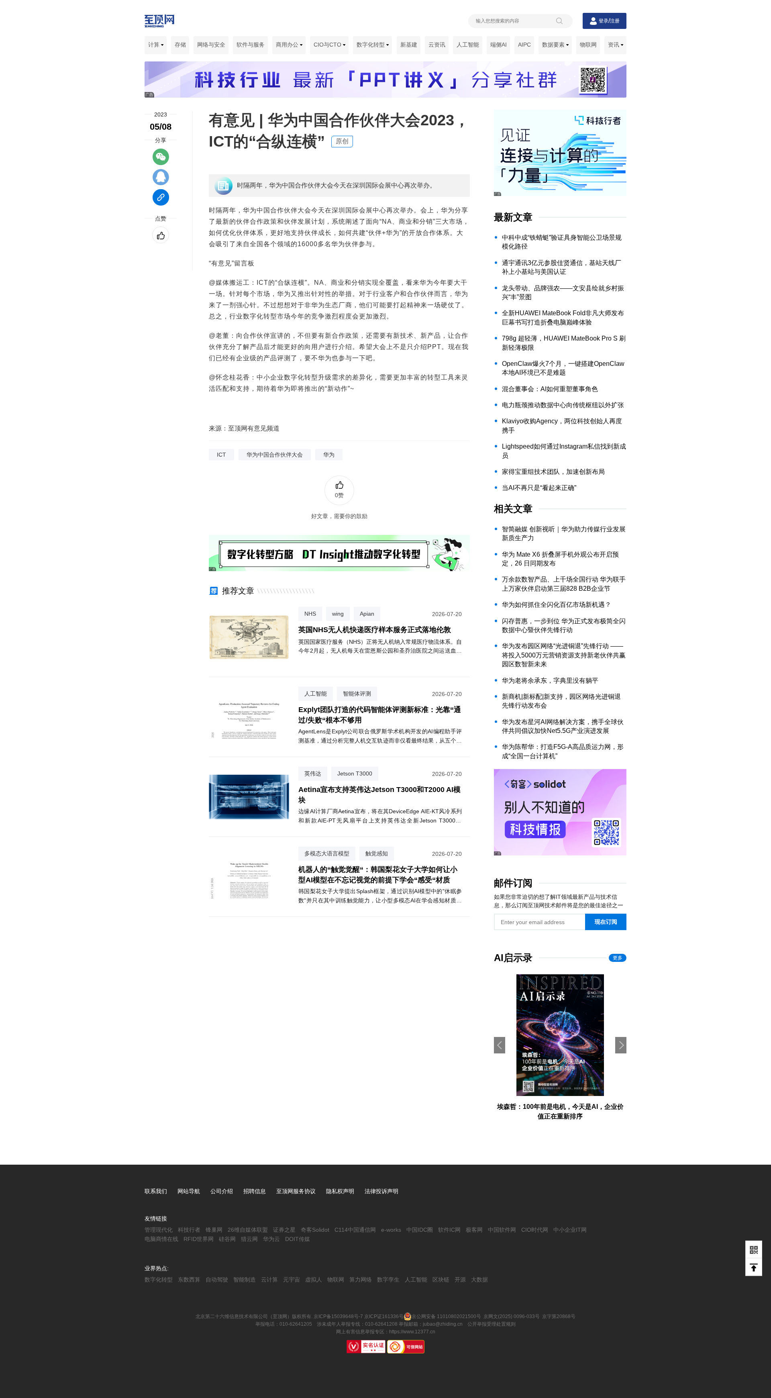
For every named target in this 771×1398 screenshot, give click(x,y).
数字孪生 (388, 1279)
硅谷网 (227, 1239)
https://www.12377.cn (412, 1332)
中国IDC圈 (419, 1230)
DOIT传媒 (297, 1239)
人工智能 (468, 44)
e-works (391, 1230)
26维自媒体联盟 (248, 1230)
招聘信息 (254, 1191)
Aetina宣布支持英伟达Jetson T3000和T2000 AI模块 (379, 795)
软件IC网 (449, 1230)
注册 (615, 21)
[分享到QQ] (161, 181)
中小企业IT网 (570, 1230)
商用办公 (288, 44)
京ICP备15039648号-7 (338, 1316)
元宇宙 (291, 1279)
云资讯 (436, 44)
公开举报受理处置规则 (491, 1324)
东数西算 (189, 1279)
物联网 (588, 44)
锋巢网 (214, 1230)
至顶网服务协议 (296, 1191)
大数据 (479, 1279)
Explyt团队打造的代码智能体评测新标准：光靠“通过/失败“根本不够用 (379, 715)
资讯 (614, 44)
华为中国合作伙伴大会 (275, 454)
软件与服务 (251, 44)
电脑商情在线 (161, 1239)
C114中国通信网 (355, 1230)
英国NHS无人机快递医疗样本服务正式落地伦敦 (374, 630)
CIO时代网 (534, 1230)
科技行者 (189, 1230)
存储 (180, 44)
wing (338, 613)
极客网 (474, 1230)
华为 (329, 454)
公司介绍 (221, 1191)
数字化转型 (371, 44)
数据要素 (554, 44)
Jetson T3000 (354, 773)
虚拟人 (313, 1279)
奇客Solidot (315, 1230)
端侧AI (498, 44)
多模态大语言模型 (326, 853)
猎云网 (249, 1239)
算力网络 (360, 1279)
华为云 (271, 1239)
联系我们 (156, 1191)
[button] (620, 1045)
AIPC (524, 44)
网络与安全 (211, 44)
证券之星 (284, 1230)
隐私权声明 (340, 1191)
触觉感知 (376, 853)
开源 (460, 1279)
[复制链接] (161, 201)
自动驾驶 (217, 1279)
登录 (603, 21)
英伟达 (312, 773)
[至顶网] (159, 23)
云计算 (269, 1279)
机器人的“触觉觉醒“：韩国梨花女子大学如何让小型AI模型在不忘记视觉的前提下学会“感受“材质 (377, 874)
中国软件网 (502, 1230)
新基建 (408, 44)
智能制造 (244, 1279)
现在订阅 (606, 921)
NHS (310, 613)
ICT (221, 454)
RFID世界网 (199, 1239)
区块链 (440, 1279)
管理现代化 (159, 1230)
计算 (154, 44)
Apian (367, 613)
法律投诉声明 (381, 1191)
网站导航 (188, 1191)
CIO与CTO (328, 44)
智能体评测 (357, 693)
